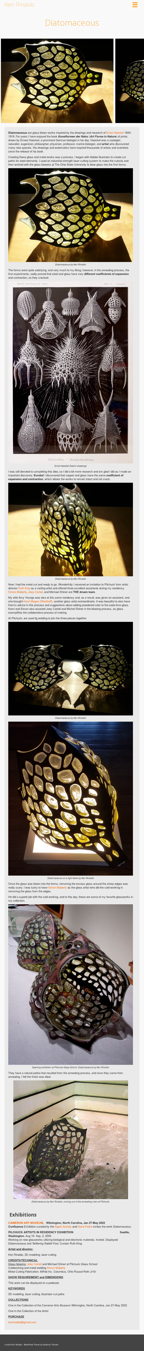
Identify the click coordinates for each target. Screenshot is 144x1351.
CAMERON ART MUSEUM (25, 1223)
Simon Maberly (17, 592)
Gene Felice (85, 1226)
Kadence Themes (50, 1344)
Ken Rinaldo (19, 4)
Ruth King (24, 588)
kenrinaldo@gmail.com (22, 1322)
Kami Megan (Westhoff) (37, 601)
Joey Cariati (35, 592)
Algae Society (63, 1226)
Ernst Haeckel (115, 132)
